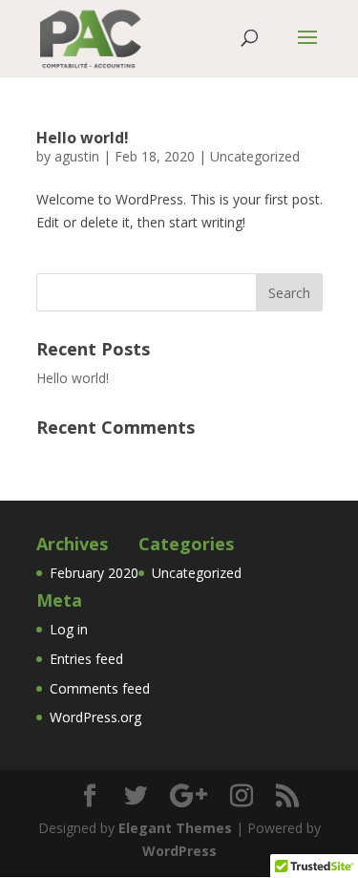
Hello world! (82, 137)
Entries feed (86, 659)
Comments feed (100, 688)
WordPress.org (95, 717)
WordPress (179, 851)
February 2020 (94, 573)
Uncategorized (255, 156)
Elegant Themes (175, 828)
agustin (76, 156)
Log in (69, 629)
